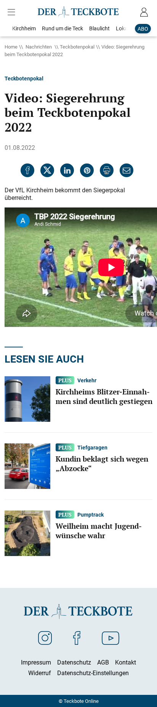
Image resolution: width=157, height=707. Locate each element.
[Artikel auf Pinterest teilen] (87, 170)
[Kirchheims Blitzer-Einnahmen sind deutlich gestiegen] (27, 398)
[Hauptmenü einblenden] (13, 12)
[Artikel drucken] (107, 170)
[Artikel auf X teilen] (47, 170)
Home (11, 46)
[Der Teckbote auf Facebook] (76, 637)
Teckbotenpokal (77, 46)
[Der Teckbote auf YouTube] (110, 637)
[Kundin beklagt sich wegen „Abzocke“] (27, 465)
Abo (143, 28)
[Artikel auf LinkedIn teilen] (67, 170)
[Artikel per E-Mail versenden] (126, 170)
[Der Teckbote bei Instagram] (45, 637)
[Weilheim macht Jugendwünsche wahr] (27, 532)
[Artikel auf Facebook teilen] (27, 170)
